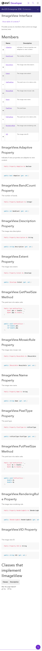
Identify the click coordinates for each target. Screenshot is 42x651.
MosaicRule (9, 91)
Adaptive (9, 47)
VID (7, 134)
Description (9, 65)
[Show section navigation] (38, 9)
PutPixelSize (9, 117)
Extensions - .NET (31, 9)
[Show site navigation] (38, 3)
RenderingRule (10, 126)
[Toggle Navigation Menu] (38, 647)
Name (7, 99)
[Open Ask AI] (28, 3)
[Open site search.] (33, 3)
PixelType (9, 108)
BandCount (9, 56)
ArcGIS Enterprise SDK (11, 9)
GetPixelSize (9, 82)
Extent (8, 73)
